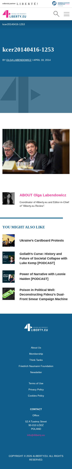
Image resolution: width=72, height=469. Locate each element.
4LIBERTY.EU (40, 456)
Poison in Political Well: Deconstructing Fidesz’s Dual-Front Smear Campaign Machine (44, 294)
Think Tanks (36, 360)
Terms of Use (36, 383)
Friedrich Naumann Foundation (36, 366)
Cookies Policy (36, 395)
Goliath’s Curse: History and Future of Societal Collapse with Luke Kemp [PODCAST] (43, 258)
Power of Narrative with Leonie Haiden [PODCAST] (43, 276)
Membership (36, 353)
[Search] (56, 14)
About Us (36, 347)
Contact (36, 409)
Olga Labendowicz (18, 60)
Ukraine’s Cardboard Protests (42, 240)
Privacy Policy (36, 389)
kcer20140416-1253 (13, 24)
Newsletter (36, 372)
